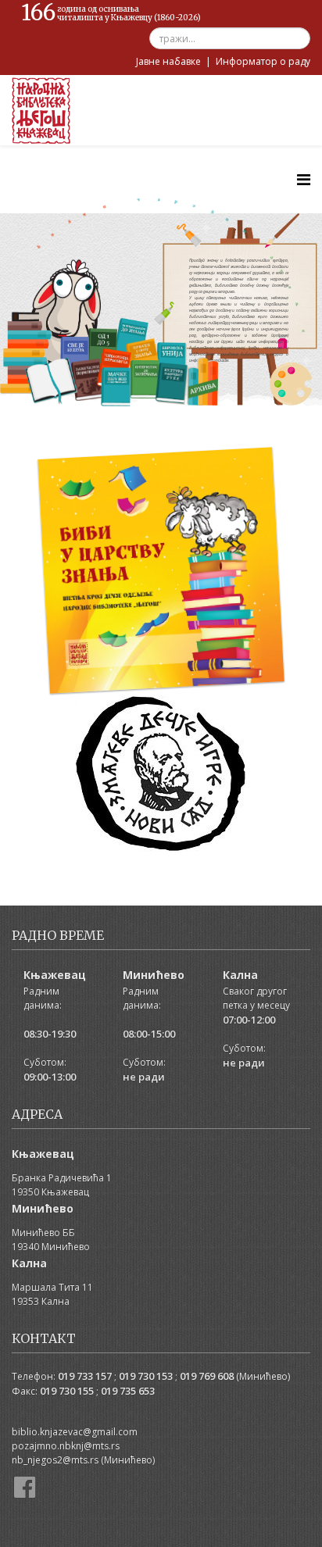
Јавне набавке (168, 61)
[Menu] (303, 179)
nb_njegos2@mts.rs (55, 1460)
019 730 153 (146, 1376)
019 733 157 (85, 1376)
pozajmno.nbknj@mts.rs (66, 1445)
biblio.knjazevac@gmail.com (75, 1431)
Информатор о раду (263, 61)
